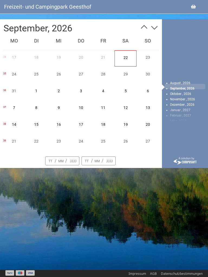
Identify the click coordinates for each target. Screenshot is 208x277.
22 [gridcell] (125, 57)
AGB (153, 273)
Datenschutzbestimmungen (182, 273)
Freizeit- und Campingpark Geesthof (47, 7)
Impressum (137, 273)
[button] (144, 28)
